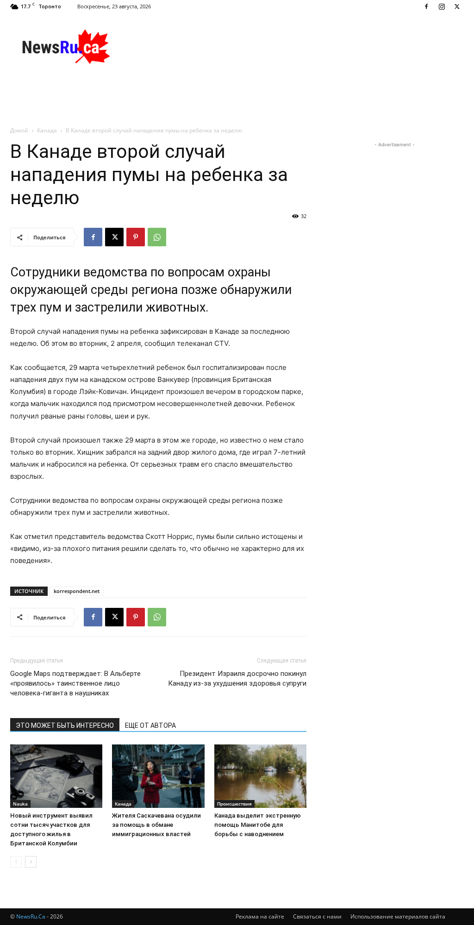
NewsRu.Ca (30, 916)
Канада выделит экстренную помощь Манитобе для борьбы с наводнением (257, 825)
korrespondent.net (77, 591)
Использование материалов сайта (397, 916)
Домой (19, 130)
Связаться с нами (317, 916)
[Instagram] (442, 6)
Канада (47, 130)
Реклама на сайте (260, 916)
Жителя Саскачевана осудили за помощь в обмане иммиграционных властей (156, 825)
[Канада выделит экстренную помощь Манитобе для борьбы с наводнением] (260, 776)
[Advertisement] (295, 47)
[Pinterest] (135, 237)
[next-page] (31, 862)
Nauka (20, 803)
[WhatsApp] (157, 237)
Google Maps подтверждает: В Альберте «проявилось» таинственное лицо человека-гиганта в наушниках (75, 683)
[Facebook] (426, 6)
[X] (457, 6)
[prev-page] (16, 862)
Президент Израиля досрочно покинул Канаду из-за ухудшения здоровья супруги (237, 678)
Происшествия (234, 803)
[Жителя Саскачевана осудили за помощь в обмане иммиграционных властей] (158, 776)
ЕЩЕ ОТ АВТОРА (150, 725)
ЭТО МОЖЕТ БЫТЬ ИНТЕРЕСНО (65, 725)
